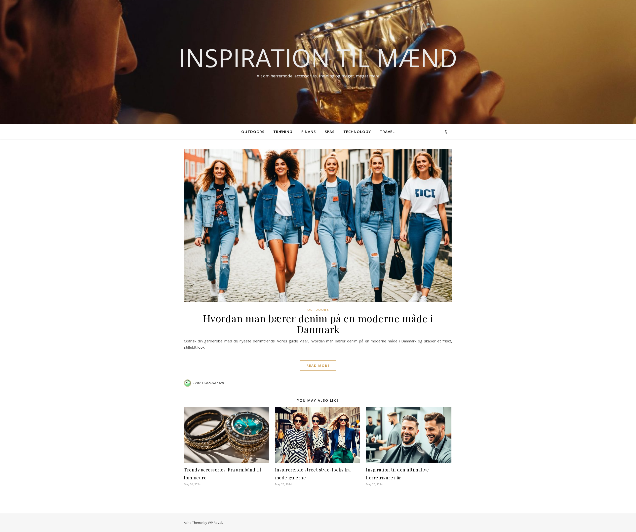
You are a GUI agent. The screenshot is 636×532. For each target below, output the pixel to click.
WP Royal (215, 522)
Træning (282, 131)
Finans (308, 131)
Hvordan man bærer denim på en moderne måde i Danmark (318, 324)
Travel (387, 131)
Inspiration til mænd (318, 57)
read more (318, 365)
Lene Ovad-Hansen (208, 383)
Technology (357, 131)
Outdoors (252, 131)
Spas (329, 131)
